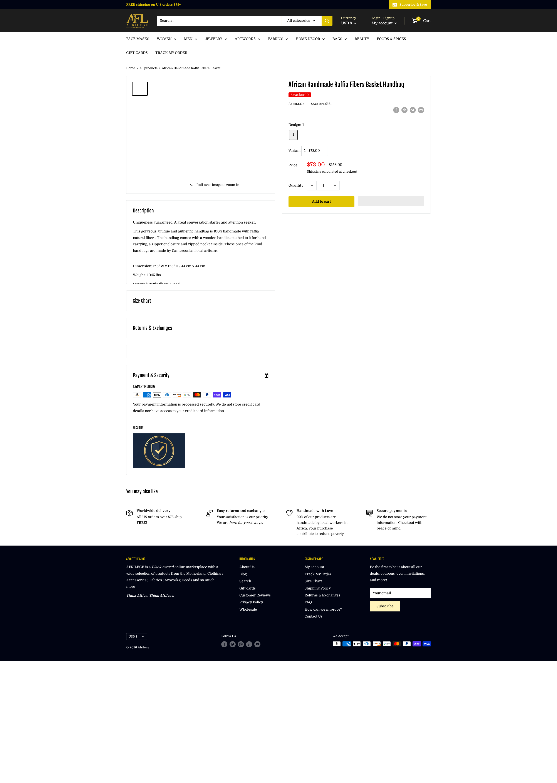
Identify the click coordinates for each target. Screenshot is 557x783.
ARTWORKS (245, 39)
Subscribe (385, 606)
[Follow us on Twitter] (233, 644)
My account (382, 23)
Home (130, 68)
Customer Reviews (255, 595)
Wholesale (248, 609)
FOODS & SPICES (391, 39)
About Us (247, 567)
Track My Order (318, 574)
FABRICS (275, 39)
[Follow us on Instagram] (241, 644)
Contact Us (313, 616)
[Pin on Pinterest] (404, 110)
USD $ (133, 636)
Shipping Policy (318, 588)
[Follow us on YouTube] (257, 644)
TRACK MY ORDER (171, 53)
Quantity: (296, 185)
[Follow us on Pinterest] (249, 644)
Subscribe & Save (413, 5)
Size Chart (313, 581)
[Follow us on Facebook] (224, 644)
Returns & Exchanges (322, 595)
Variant (294, 151)
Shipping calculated (322, 172)
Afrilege (297, 103)
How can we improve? (323, 609)
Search (245, 581)
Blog (243, 574)
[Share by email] (421, 110)
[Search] (327, 21)
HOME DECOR (308, 39)
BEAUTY (362, 39)
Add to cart (321, 202)
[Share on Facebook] (396, 110)
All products (148, 68)
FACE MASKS (137, 39)
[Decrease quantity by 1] (311, 185)
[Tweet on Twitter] (413, 110)
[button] (391, 201)
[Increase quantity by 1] (334, 185)
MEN (188, 39)
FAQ (308, 602)
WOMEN (164, 39)
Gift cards (247, 588)
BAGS (337, 39)
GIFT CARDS (137, 53)
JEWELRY (213, 39)
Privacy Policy (251, 602)
